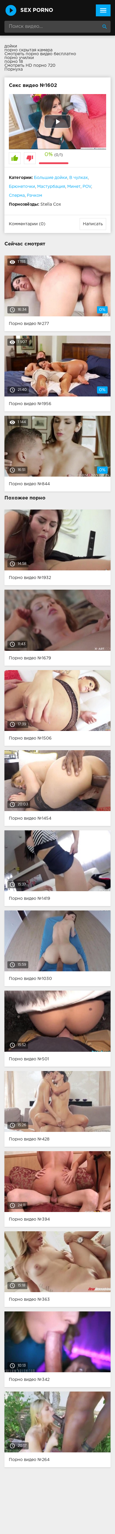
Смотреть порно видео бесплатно (40, 54)
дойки (10, 46)
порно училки (19, 58)
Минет (73, 186)
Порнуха (13, 69)
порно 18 (13, 62)
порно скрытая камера (28, 50)
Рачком (34, 195)
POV (87, 186)
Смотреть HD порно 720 (29, 65)
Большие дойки (50, 178)
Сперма (17, 195)
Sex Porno (36, 10)
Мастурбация (51, 186)
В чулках (78, 178)
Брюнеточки (22, 186)
